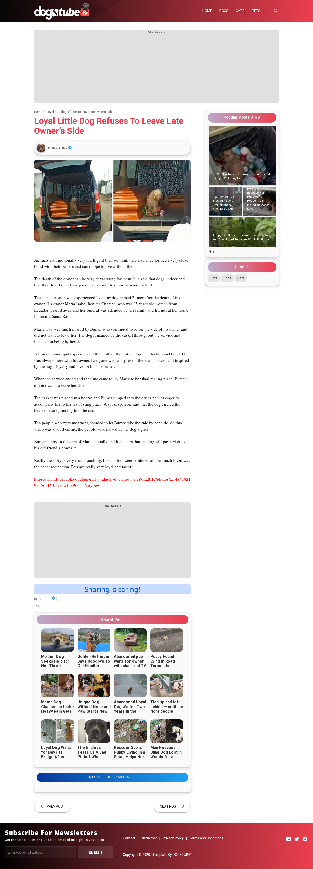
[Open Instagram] (305, 839)
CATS (240, 11)
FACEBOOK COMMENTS (112, 777)
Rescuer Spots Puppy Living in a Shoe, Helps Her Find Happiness (129, 754)
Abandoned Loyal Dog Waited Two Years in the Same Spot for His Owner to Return (130, 714)
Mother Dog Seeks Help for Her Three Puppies (55, 663)
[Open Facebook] (288, 839)
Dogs (227, 278)
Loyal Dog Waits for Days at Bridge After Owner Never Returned (56, 756)
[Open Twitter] (297, 839)
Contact (129, 838)
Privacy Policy (173, 838)
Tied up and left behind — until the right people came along (166, 709)
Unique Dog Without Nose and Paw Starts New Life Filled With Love (94, 711)
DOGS (223, 11)
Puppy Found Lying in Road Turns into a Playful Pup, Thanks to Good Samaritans (165, 668)
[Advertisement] (156, 68)
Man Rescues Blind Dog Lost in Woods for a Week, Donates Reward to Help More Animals (166, 759)
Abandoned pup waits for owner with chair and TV (130, 661)
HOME (207, 11)
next (213, 252)
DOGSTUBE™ (182, 855)
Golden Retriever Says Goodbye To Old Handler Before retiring (94, 663)
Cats (213, 278)
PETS (256, 11)
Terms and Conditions (206, 838)
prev (210, 252)
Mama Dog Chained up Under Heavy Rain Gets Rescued (57, 709)
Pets (241, 278)
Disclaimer (149, 838)
